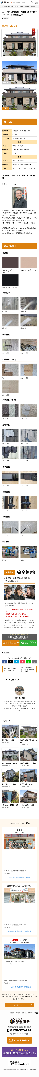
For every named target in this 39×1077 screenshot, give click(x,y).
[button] (4, 662)
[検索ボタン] (31, 2)
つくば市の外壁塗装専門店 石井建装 (19, 987)
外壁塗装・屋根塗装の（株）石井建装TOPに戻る (23, 1013)
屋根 (11, 26)
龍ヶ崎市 (6, 18)
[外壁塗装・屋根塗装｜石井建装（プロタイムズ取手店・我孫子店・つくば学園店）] (5, 2)
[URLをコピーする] (34, 662)
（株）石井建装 (19, 698)
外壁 (15, 26)
